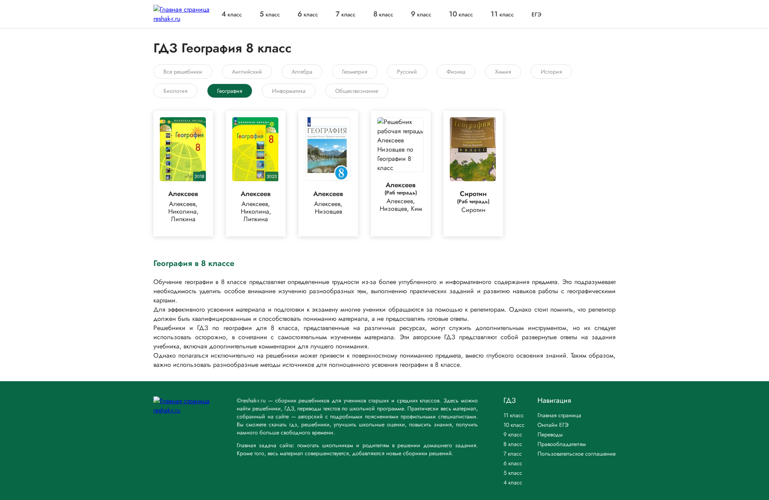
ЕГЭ (536, 14)
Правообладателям (561, 444)
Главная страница (559, 415)
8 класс (512, 444)
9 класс (512, 434)
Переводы (550, 434)
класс (231, 14)
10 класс (514, 425)
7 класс (512, 454)
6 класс (512, 463)
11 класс (513, 415)
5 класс (512, 473)
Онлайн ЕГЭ (553, 425)
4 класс (512, 482)
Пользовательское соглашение (576, 454)
